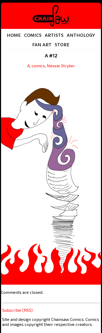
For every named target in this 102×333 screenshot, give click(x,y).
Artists (54, 35)
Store (62, 44)
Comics (33, 35)
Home (14, 35)
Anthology (81, 35)
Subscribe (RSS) (17, 310)
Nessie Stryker (61, 65)
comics (38, 65)
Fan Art (42, 44)
